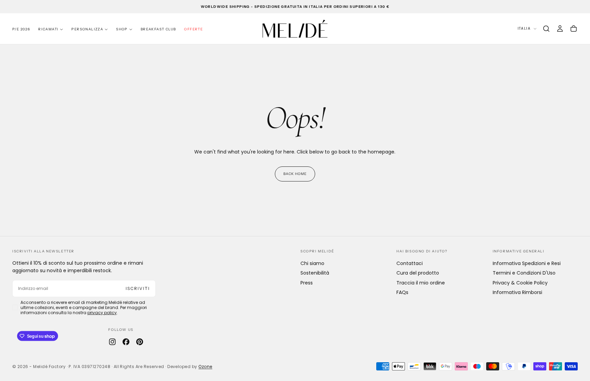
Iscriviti (138, 288)
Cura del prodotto (417, 272)
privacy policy (102, 313)
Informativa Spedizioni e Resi (527, 263)
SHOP (122, 29)
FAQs (402, 292)
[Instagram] (112, 342)
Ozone (205, 366)
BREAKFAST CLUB (158, 29)
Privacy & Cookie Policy (520, 282)
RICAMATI (48, 29)
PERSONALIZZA (87, 29)
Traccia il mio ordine (420, 282)
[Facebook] (126, 342)
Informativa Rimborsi (517, 292)
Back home (295, 174)
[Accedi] (560, 28)
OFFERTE (193, 29)
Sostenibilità (314, 272)
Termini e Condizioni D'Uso (524, 272)
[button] (546, 28)
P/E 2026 (21, 29)
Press (306, 282)
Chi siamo (312, 263)
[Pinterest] (140, 342)
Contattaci (409, 263)
